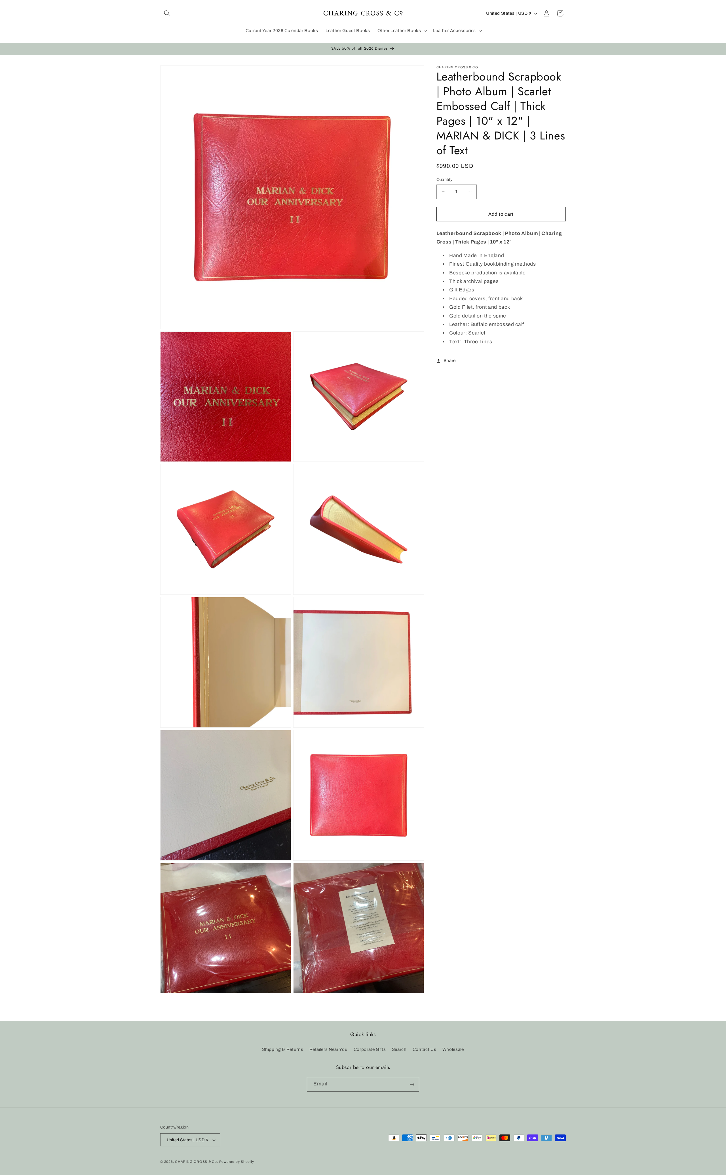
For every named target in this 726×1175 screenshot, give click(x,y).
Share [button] (450, 360)
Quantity (444, 179)
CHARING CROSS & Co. (196, 1162)
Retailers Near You (328, 1049)
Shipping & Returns (282, 1049)
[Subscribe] (412, 1084)
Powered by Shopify (236, 1162)
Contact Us (424, 1049)
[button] (167, 13)
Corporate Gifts (370, 1049)
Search (399, 1049)
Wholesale (453, 1049)
